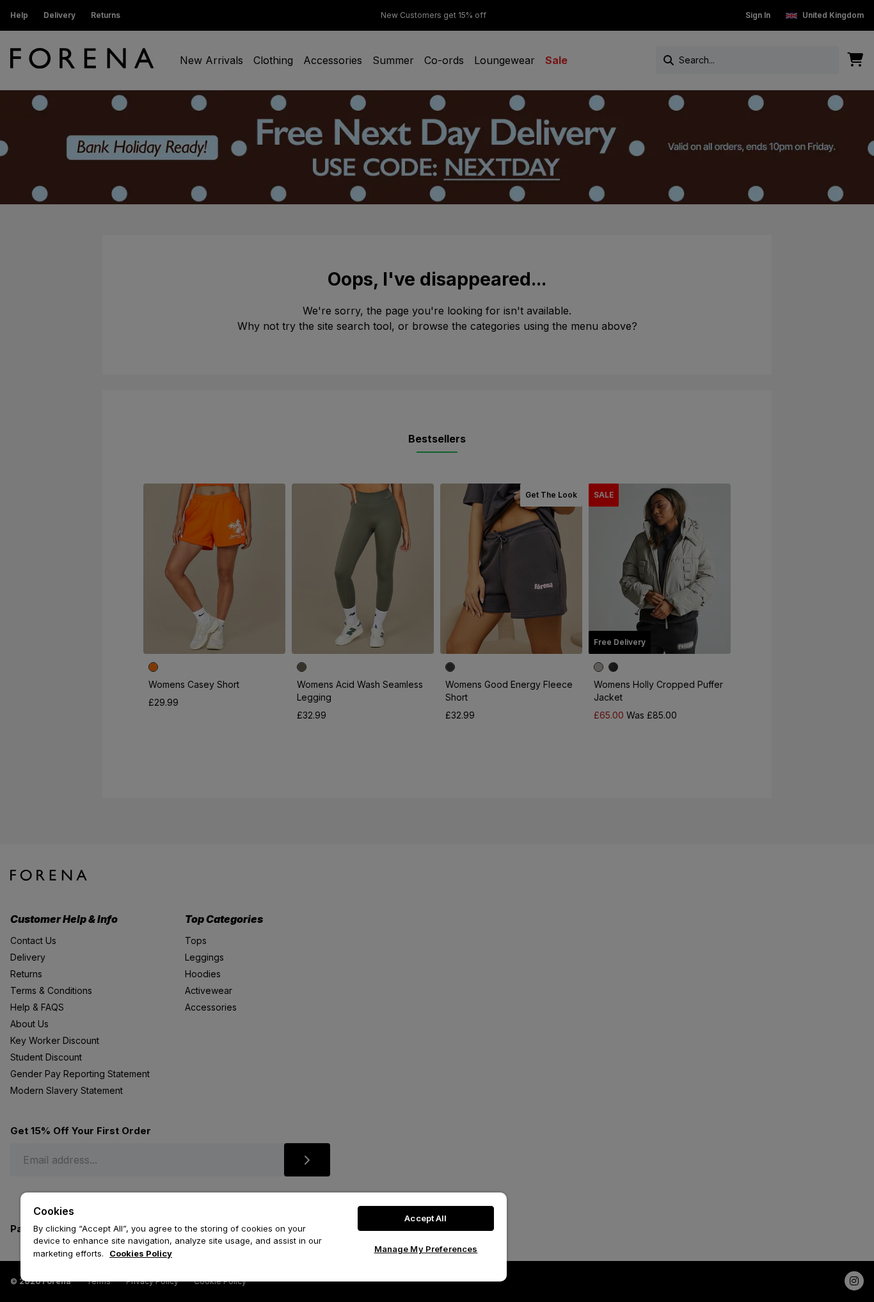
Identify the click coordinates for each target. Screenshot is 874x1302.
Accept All (425, 1218)
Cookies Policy (140, 1253)
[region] (263, 1237)
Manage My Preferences (426, 1249)
